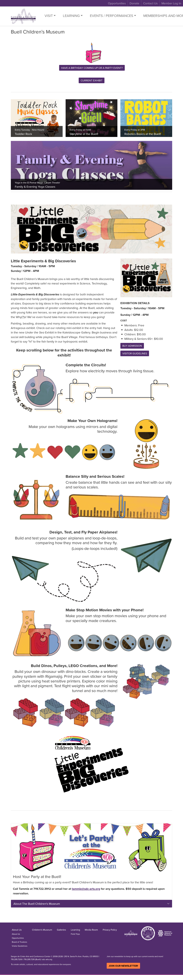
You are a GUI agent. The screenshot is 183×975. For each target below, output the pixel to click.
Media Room (91, 929)
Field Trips (75, 934)
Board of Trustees (19, 942)
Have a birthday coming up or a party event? (92, 68)
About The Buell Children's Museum (36, 903)
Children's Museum (42, 929)
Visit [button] (49, 15)
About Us (16, 934)
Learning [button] (71, 15)
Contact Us (150, 3)
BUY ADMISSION (132, 346)
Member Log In (171, 3)
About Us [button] (17, 929)
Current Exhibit (91, 80)
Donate (134, 3)
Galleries (61, 929)
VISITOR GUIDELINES (134, 353)
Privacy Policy (110, 929)
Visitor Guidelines (19, 946)
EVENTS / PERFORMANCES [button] (111, 15)
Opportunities (117, 3)
